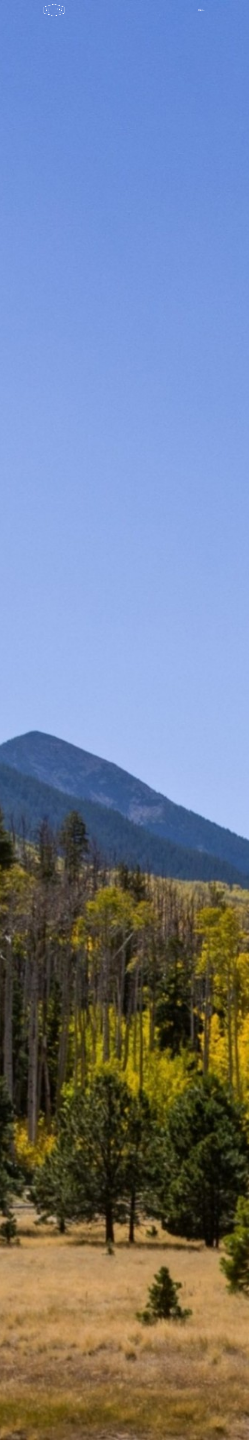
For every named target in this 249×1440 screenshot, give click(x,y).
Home (201, 10)
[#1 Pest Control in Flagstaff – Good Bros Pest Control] (54, 9)
